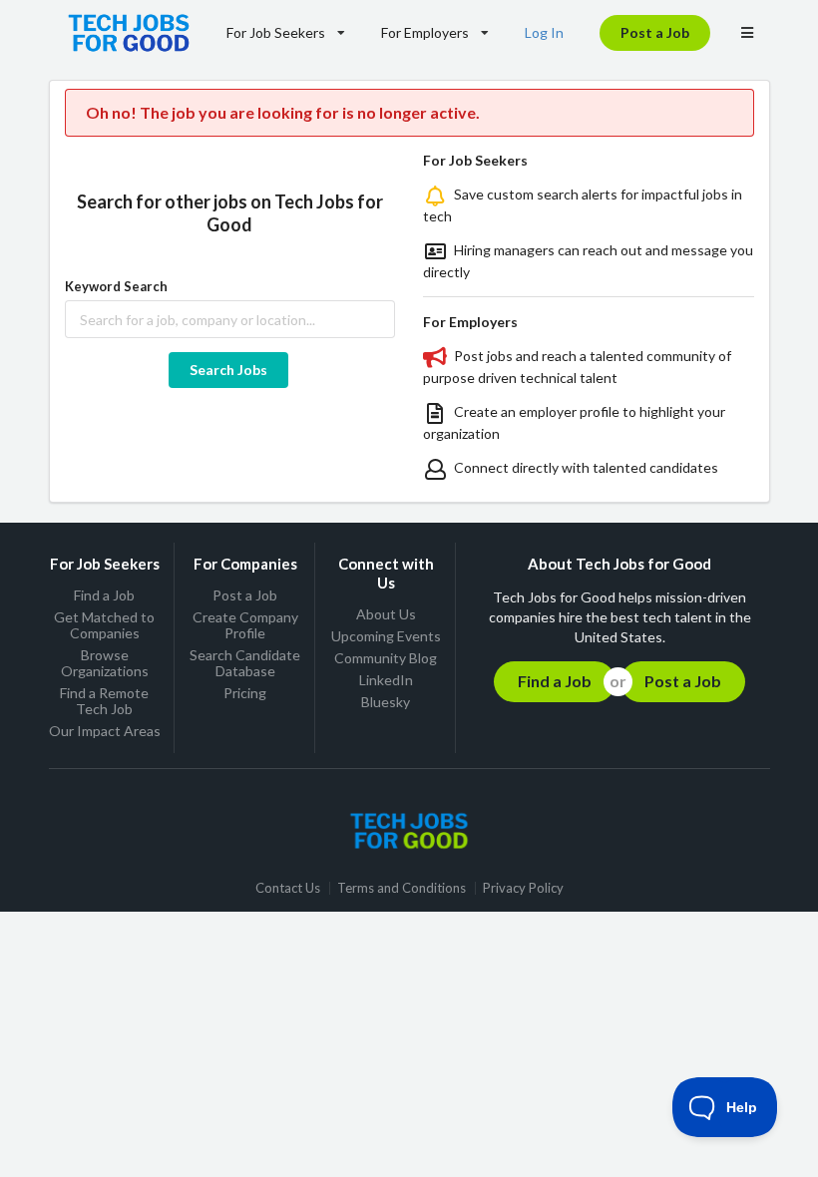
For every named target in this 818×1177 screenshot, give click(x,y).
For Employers (425, 32)
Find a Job (104, 595)
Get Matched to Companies (104, 624)
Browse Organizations (105, 662)
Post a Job (654, 32)
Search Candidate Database (245, 662)
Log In (544, 32)
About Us (386, 614)
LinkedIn (386, 679)
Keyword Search (116, 286)
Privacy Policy (523, 888)
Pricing (244, 692)
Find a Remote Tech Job (104, 700)
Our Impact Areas (105, 730)
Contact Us (287, 888)
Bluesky (385, 701)
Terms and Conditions (401, 888)
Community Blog (385, 657)
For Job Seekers (275, 32)
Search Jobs (228, 369)
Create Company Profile (245, 624)
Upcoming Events (386, 635)
